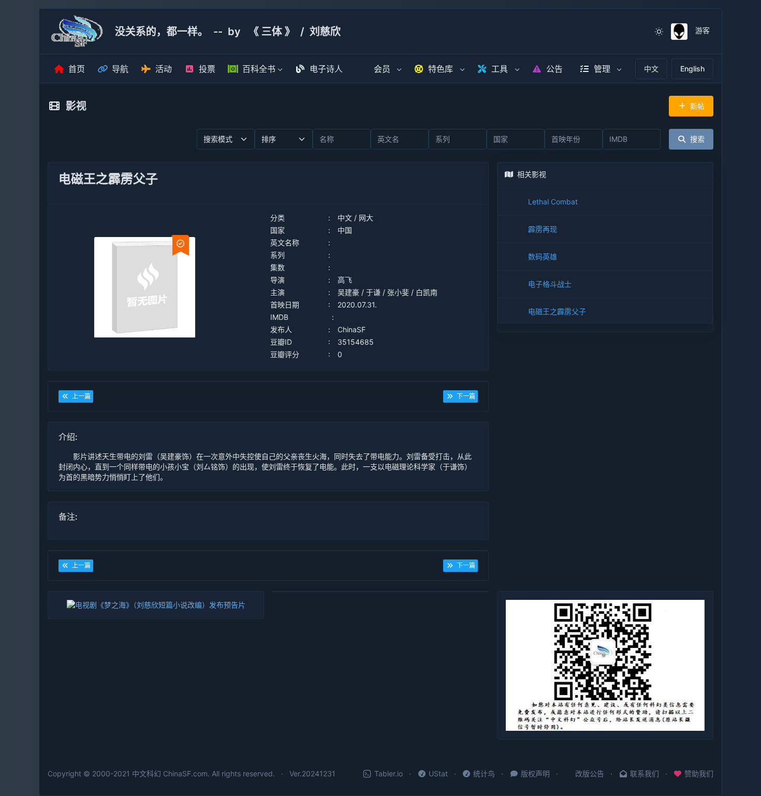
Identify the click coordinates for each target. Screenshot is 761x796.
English (692, 68)
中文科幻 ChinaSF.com (170, 773)
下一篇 (464, 396)
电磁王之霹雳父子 (557, 311)
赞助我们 (698, 773)
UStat (438, 773)
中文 (651, 68)
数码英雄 (542, 256)
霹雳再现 (542, 229)
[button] (255, 69)
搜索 (695, 139)
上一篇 (80, 396)
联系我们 (644, 773)
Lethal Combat (553, 201)
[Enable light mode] (659, 31)
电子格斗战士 (550, 283)
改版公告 (589, 773)
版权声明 (535, 773)
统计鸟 (484, 773)
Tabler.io (388, 773)
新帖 (695, 105)
